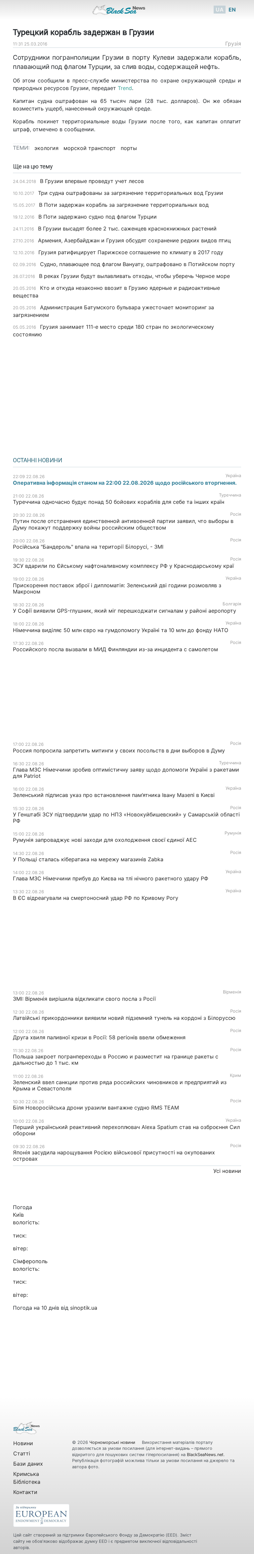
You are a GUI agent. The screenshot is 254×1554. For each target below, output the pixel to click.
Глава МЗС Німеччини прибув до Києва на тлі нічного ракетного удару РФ (110, 878)
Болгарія (232, 603)
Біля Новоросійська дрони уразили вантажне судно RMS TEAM (96, 1107)
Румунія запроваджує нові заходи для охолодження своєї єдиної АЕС (105, 840)
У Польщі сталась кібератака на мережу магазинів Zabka (88, 859)
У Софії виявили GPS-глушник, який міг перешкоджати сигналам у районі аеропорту (124, 610)
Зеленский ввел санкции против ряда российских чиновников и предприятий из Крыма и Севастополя (120, 1085)
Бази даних (28, 1463)
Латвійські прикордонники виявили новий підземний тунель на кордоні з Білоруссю (124, 1018)
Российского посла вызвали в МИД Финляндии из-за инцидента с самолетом (115, 649)
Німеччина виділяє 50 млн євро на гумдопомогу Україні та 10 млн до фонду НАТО (120, 630)
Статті (21, 1453)
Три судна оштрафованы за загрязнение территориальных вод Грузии (130, 193)
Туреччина (230, 495)
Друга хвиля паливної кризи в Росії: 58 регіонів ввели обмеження (99, 1037)
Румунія (233, 833)
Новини (23, 1443)
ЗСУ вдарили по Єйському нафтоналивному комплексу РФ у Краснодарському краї (123, 566)
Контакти (25, 1492)
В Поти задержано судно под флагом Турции (97, 216)
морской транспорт (90, 148)
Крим (235, 1075)
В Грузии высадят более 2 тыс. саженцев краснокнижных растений (127, 228)
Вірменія (232, 992)
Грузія (233, 43)
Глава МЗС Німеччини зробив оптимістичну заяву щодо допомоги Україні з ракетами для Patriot (126, 772)
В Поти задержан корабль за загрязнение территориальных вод (124, 204)
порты (129, 148)
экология (46, 148)
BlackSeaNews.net (205, 1454)
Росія (235, 514)
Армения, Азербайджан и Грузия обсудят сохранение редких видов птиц (134, 240)
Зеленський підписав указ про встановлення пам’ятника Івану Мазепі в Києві (114, 795)
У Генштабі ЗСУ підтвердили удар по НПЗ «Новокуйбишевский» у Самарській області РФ (126, 817)
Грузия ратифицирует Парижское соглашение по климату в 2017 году (130, 252)
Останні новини (37, 460)
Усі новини (227, 1171)
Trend (125, 88)
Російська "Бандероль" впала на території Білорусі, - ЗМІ (88, 546)
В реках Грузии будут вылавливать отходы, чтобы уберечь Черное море (134, 276)
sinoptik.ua (83, 1307)
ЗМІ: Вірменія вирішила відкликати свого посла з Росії (84, 998)
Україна (233, 475)
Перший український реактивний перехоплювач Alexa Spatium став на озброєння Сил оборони (126, 1130)
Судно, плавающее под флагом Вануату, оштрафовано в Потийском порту (137, 264)
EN (232, 9)
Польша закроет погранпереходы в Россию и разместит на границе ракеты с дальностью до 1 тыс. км (115, 1059)
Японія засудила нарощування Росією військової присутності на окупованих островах (114, 1155)
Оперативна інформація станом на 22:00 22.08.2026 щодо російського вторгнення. (125, 482)
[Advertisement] (127, 395)
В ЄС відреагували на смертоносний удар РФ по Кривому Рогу (95, 898)
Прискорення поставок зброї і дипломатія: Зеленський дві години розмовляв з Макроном (117, 588)
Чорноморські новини (113, 1442)
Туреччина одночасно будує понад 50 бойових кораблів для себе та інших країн (118, 502)
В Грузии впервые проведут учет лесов (92, 181)
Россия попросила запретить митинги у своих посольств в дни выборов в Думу (119, 750)
